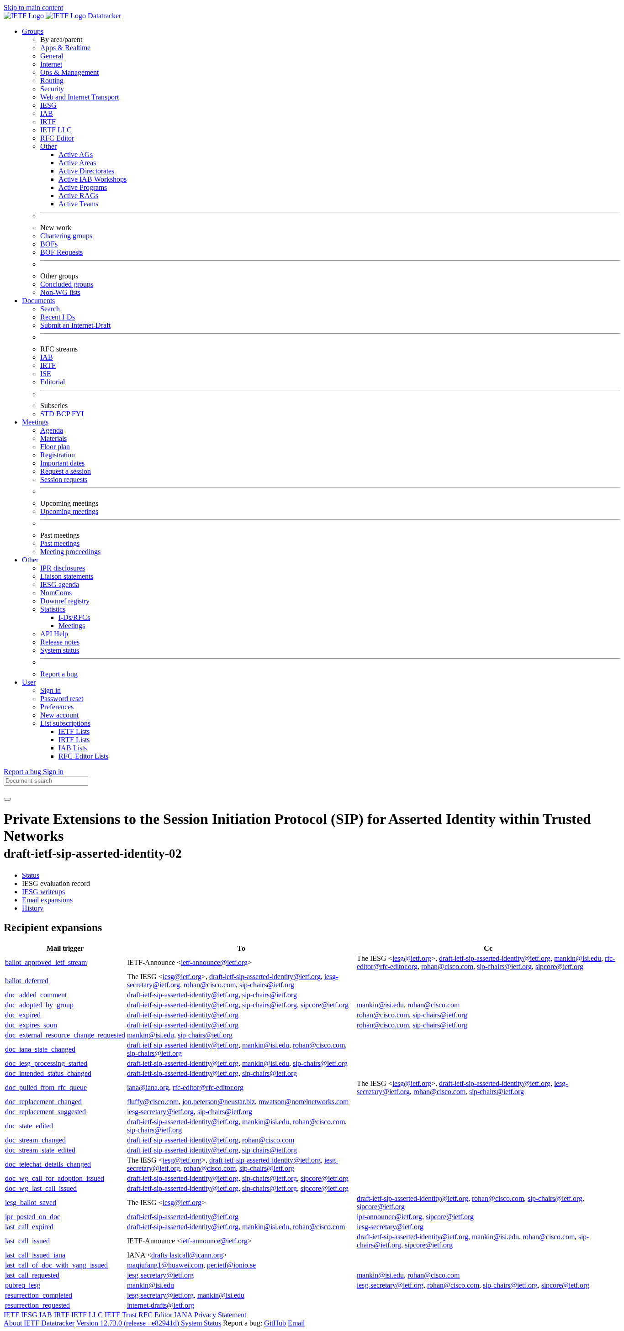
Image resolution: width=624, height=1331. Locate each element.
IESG (48, 105)
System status (59, 650)
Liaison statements (66, 576)
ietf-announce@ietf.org (214, 962)
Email (296, 1323)
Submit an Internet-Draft (75, 325)
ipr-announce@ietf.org (389, 1217)
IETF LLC (56, 130)
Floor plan (55, 447)
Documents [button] (38, 300)
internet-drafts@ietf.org (160, 1305)
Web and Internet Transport (79, 97)
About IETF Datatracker (39, 1323)
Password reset (61, 698)
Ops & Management (69, 72)
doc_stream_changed (35, 1140)
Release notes (59, 642)
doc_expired (23, 1015)
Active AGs (75, 154)
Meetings (71, 625)
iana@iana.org (148, 1087)
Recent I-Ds (57, 317)
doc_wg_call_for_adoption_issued (54, 1178)
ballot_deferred (26, 981)
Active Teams (78, 204)
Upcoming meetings (69, 511)
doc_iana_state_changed (40, 1049)
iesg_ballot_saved (30, 1202)
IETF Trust (121, 1315)
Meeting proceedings (70, 551)
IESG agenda (59, 584)
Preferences (57, 707)
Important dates (62, 463)
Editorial (52, 382)
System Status (201, 1323)
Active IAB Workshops (92, 179)
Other (48, 146)
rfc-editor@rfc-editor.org (208, 1087)
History (32, 908)
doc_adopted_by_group (39, 1005)
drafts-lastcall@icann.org (187, 1255)
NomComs (56, 593)
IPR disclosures (62, 568)
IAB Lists (72, 748)
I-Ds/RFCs (74, 617)
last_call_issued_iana (35, 1255)
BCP (64, 414)
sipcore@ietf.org (559, 966)
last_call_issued (27, 1241)
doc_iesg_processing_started (46, 1063)
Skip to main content (33, 7)
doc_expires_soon (31, 1025)
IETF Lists (74, 731)
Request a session (65, 471)
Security (52, 89)
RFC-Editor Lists (83, 756)
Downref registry (65, 601)
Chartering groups (66, 236)
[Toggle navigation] (7, 799)
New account (59, 715)
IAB (46, 113)
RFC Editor (57, 138)
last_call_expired (29, 1227)
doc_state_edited (29, 1126)
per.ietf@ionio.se (231, 1265)
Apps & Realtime (65, 48)
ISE (45, 373)
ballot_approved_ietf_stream (46, 962)
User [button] (29, 682)
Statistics (52, 609)
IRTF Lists (74, 740)
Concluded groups (66, 284)
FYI (78, 414)
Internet (51, 64)
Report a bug (59, 674)
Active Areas (77, 163)
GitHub (275, 1323)
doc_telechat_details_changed (48, 1164)
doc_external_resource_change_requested (65, 1035)
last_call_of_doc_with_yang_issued (56, 1265)
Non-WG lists (60, 292)
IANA (183, 1315)
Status (30, 875)
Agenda (51, 430)
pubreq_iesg (22, 1285)
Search (50, 309)
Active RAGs (78, 195)
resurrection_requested (37, 1305)
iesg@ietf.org (411, 958)
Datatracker (103, 16)
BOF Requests (61, 252)
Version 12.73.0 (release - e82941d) (128, 1323)
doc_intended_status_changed (48, 1073)
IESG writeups (43, 892)
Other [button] (30, 560)
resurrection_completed (38, 1295)
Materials (53, 438)
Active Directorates (86, 171)
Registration (57, 455)
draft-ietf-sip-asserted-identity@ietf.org (494, 958)
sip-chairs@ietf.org (504, 966)
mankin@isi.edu (577, 958)
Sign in (50, 690)
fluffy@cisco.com (153, 1102)
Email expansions (47, 900)
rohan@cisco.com (447, 966)
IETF (11, 1315)
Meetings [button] (35, 422)
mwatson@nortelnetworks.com (304, 1102)
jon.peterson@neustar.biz (218, 1102)
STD (48, 414)
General (51, 56)
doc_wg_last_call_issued (41, 1188)
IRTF (48, 122)
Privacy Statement (220, 1315)
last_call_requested (32, 1275)
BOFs (49, 244)
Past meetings (59, 543)
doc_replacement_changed (43, 1102)
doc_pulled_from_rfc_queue (46, 1087)
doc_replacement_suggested (45, 1112)
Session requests (63, 479)
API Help (54, 634)
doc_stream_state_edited (40, 1150)
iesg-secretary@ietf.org (160, 1112)
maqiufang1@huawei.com (165, 1265)
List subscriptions (65, 723)
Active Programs (82, 187)
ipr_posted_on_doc (32, 1217)
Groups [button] (32, 31)
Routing (51, 80)
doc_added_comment (36, 995)
